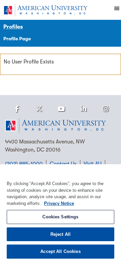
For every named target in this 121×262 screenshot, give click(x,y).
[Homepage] (60, 125)
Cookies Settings (60, 216)
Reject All (60, 234)
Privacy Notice (59, 203)
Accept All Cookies (60, 251)
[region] (60, 213)
